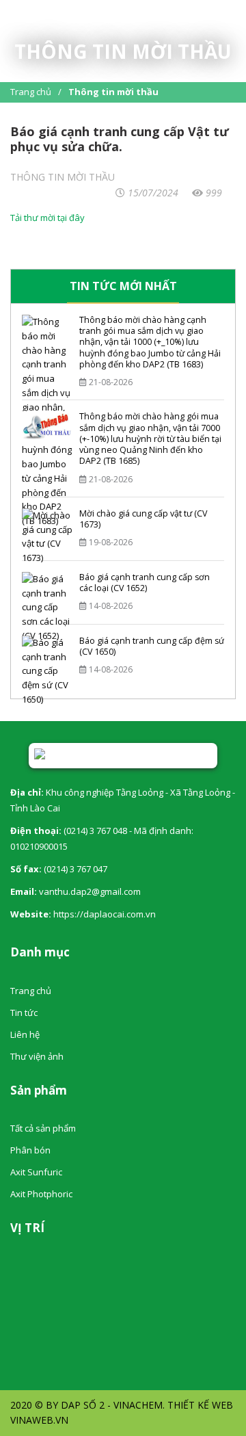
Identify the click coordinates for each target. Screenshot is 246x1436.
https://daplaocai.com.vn (104, 914)
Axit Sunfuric (36, 1172)
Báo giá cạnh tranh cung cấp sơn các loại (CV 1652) (144, 582)
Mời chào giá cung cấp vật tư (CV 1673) (143, 519)
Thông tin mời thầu (113, 92)
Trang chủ (30, 92)
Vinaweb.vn (39, 1419)
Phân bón (30, 1150)
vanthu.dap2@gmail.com (90, 891)
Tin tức (24, 1012)
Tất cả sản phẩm (43, 1128)
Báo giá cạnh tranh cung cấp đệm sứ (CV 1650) (151, 646)
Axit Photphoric (41, 1194)
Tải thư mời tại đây (47, 217)
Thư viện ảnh (37, 1056)
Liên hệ (25, 1034)
